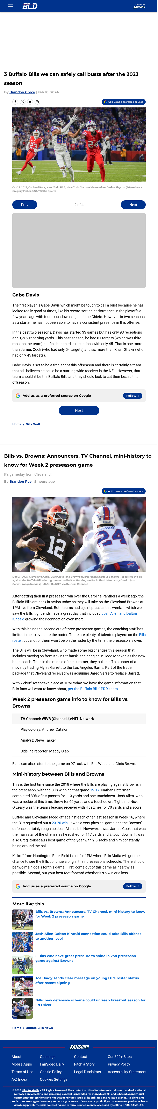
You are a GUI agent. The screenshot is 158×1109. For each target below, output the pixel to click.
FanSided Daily (52, 1064)
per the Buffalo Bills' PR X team (93, 689)
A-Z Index (19, 1079)
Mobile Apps (22, 1064)
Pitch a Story (84, 1064)
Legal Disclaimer (87, 1072)
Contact (80, 1056)
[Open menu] (10, 6)
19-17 (94, 790)
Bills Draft (33, 424)
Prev (24, 205)
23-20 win (60, 823)
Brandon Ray (20, 481)
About (16, 1056)
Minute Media (30, 1090)
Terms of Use (22, 1072)
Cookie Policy (51, 1072)
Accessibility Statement (127, 1072)
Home (16, 424)
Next (133, 205)
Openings (47, 1056)
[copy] (37, 102)
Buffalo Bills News (39, 1028)
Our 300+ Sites (120, 1056)
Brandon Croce (22, 92)
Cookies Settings (53, 1079)
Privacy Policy (119, 1064)
